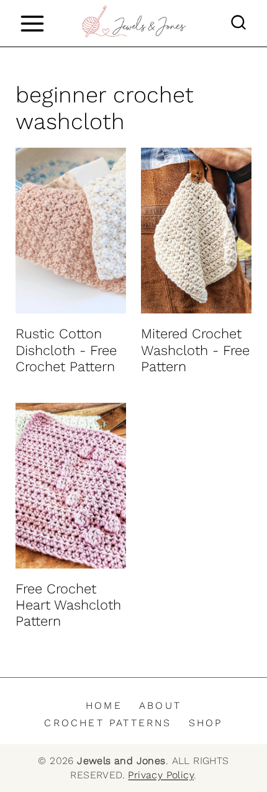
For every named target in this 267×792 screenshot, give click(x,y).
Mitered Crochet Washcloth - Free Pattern (195, 350)
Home (104, 705)
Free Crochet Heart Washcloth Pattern (68, 605)
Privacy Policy (161, 775)
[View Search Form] (238, 23)
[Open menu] (32, 23)
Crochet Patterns (107, 723)
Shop (206, 723)
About (160, 705)
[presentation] (71, 230)
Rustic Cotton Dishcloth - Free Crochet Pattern (66, 350)
